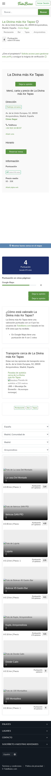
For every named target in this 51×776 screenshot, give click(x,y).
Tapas (27, 32)
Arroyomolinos (39, 32)
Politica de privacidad (34, 766)
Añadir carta (10, 134)
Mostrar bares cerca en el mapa (27, 246)
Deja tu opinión (25, 84)
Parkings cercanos (14, 107)
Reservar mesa (16, 151)
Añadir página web (12, 187)
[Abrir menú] (3, 2)
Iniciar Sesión (43, 3)
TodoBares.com (24, 326)
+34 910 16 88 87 (14, 128)
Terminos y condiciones (12, 766)
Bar (19, 32)
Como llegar (23, 28)
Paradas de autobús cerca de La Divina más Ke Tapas (17, 375)
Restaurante (9, 32)
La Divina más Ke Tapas (19, 21)
